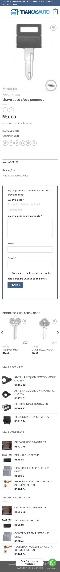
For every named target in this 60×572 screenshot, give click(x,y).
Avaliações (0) (10, 162)
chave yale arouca (11, 349)
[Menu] (4, 12)
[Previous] (2, 339)
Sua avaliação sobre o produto (25, 216)
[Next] (57, 339)
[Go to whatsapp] (52, 563)
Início (5, 94)
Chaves (16, 94)
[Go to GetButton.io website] (52, 569)
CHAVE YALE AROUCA (42, 349)
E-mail (12, 258)
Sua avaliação (16, 199)
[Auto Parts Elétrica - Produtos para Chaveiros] (30, 12)
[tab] (30, 162)
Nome (11, 243)
